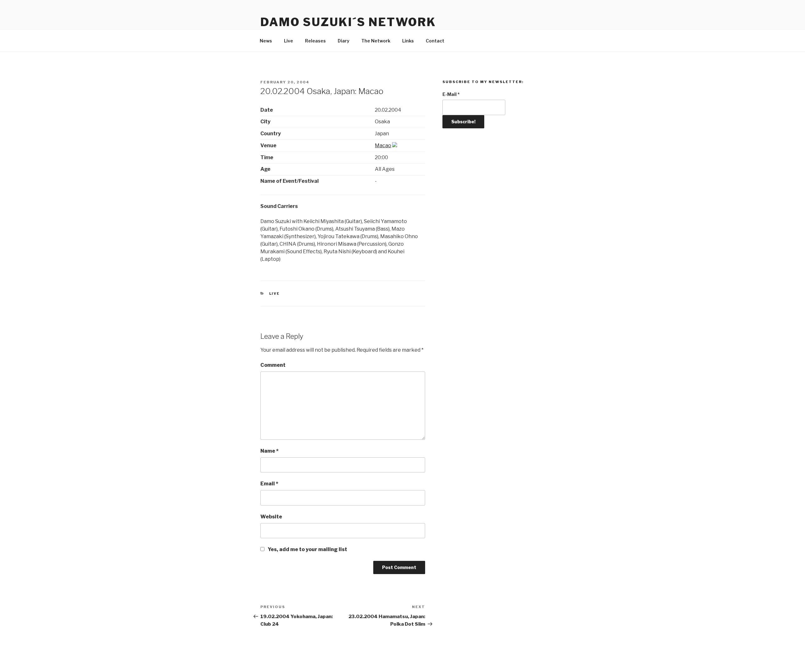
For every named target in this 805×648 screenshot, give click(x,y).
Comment (273, 365)
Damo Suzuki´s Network (348, 22)
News (266, 40)
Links (408, 40)
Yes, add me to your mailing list (307, 549)
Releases (315, 40)
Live (288, 40)
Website (271, 517)
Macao (383, 145)
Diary (343, 40)
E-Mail (451, 94)
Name (269, 451)
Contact (435, 40)
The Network (375, 40)
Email (269, 484)
